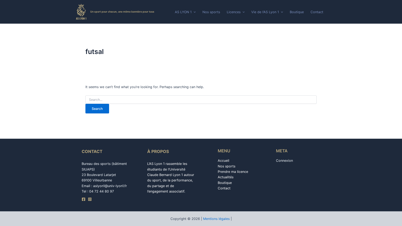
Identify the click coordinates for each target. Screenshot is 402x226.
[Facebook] (83, 199)
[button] (194, 12)
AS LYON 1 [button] (183, 12)
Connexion (284, 160)
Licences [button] (234, 12)
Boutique (297, 12)
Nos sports (211, 12)
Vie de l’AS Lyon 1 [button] (265, 12)
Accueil (223, 160)
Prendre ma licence (233, 172)
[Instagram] (90, 199)
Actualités (225, 177)
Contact (317, 12)
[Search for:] (201, 99)
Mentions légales (216, 219)
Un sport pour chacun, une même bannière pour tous (122, 11)
